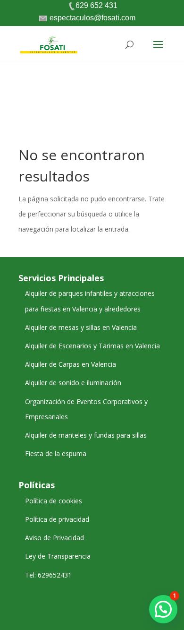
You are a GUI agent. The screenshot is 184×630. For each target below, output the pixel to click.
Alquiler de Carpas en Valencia (70, 364)
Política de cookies (53, 500)
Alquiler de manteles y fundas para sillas (86, 435)
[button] (163, 609)
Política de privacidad (57, 519)
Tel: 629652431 (48, 574)
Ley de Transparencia (58, 556)
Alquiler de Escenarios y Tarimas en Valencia (92, 345)
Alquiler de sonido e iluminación (73, 382)
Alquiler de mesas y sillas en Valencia (81, 327)
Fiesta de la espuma (55, 453)
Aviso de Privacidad (54, 537)
